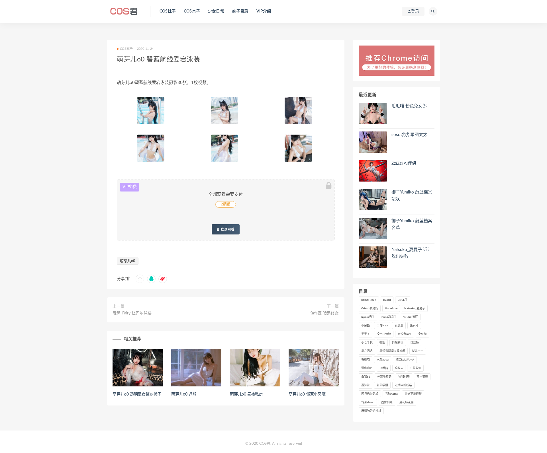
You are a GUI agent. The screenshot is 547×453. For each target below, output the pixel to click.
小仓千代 (367, 342)
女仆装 (422, 334)
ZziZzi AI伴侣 (403, 163)
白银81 (365, 376)
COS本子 (192, 11)
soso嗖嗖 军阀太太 (409, 135)
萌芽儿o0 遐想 (183, 394)
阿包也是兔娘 (369, 393)
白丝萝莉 (415, 368)
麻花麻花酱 (406, 402)
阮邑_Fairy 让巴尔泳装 (132, 313)
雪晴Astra (391, 393)
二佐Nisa (382, 325)
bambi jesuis (368, 299)
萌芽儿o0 (127, 261)
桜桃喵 (365, 359)
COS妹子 (168, 11)
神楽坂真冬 (384, 376)
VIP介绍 (263, 11)
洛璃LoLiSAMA (404, 359)
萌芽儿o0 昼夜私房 (246, 394)
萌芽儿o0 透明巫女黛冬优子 (137, 394)
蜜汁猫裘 (422, 376)
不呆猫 (365, 325)
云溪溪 (399, 325)
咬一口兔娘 (384, 334)
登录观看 (227, 229)
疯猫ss (399, 368)
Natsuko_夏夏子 (414, 308)
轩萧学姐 (382, 385)
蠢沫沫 (365, 385)
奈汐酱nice (404, 334)
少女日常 (216, 11)
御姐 (382, 342)
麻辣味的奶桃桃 (371, 410)
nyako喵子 (368, 317)
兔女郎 (414, 325)
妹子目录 (240, 11)
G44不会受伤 (369, 308)
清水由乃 (367, 368)
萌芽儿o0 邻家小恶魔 (307, 394)
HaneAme (391, 308)
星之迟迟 (367, 351)
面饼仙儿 (387, 402)
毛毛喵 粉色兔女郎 (409, 106)
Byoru (387, 299)
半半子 (365, 334)
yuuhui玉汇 (410, 317)
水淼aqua (383, 359)
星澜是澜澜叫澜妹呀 (392, 351)
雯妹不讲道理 (413, 393)
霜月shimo (367, 402)
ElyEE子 (403, 299)
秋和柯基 (404, 376)
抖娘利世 (397, 342)
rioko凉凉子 (389, 317)
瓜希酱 (383, 368)
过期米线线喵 (403, 385)
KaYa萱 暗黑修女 (324, 313)
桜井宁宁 (417, 351)
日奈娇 (414, 342)
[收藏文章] (140, 279)
